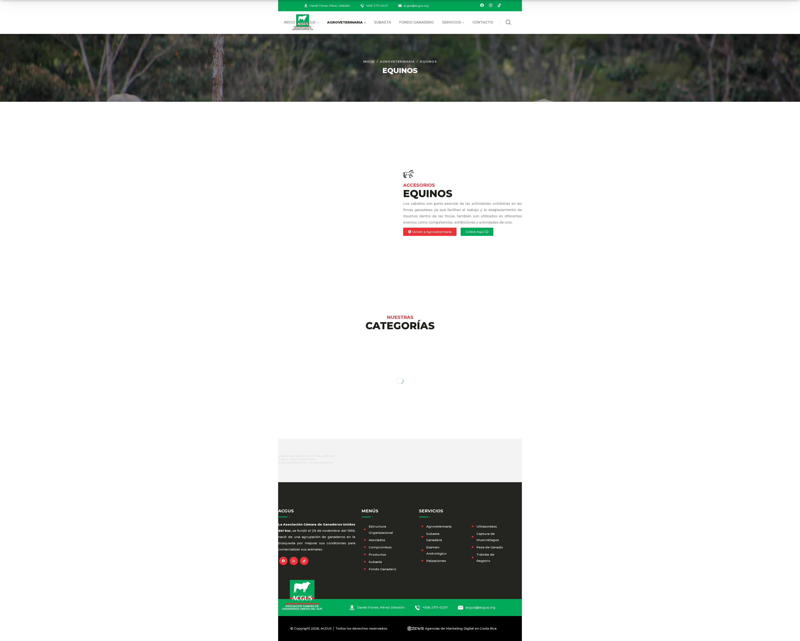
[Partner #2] (294, 460)
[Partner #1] (303, 457)
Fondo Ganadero (382, 569)
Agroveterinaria (397, 61)
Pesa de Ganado (489, 547)
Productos (377, 555)
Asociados (377, 540)
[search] (508, 22)
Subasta (375, 562)
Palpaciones (436, 561)
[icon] (482, 5)
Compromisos (380, 547)
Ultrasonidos (486, 526)
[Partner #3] (302, 464)
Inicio (369, 61)
